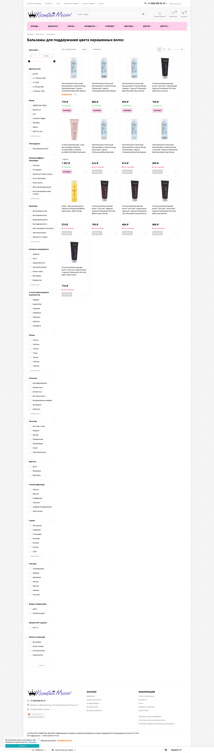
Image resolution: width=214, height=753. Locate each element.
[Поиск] (143, 14)
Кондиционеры (93, 703)
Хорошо (22, 746)
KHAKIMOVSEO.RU (64, 740)
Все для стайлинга (94, 710)
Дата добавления (69, 49)
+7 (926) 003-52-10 (156, 3)
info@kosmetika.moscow (40, 709)
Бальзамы (51, 34)
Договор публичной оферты (150, 716)
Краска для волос (94, 700)
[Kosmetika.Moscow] (55, 693)
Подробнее (32, 742)
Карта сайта (144, 710)
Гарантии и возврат (71, 3)
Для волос (40, 34)
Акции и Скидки (88, 3)
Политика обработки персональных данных (157, 724)
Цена (84, 49)
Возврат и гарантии (147, 707)
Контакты (48, 3)
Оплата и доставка (34, 3)
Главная (30, 34)
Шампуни (90, 696)
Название (97, 49)
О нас (58, 3)
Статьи (101, 3)
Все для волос (92, 707)
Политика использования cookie (152, 720)
